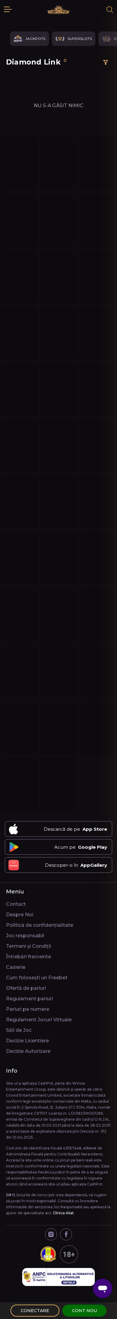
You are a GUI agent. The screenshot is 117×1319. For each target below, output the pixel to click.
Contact (16, 904)
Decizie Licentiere (27, 1040)
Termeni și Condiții (28, 946)
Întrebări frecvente (28, 956)
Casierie (16, 967)
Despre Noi (19, 914)
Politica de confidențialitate (39, 925)
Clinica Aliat (63, 1213)
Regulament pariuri (29, 998)
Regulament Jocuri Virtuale (39, 1019)
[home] (58, 10)
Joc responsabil (25, 935)
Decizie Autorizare (28, 1051)
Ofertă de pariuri (26, 988)
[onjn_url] (58, 1254)
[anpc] (58, 1277)
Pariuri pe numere (27, 1009)
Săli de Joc (19, 1030)
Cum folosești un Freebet (37, 977)
